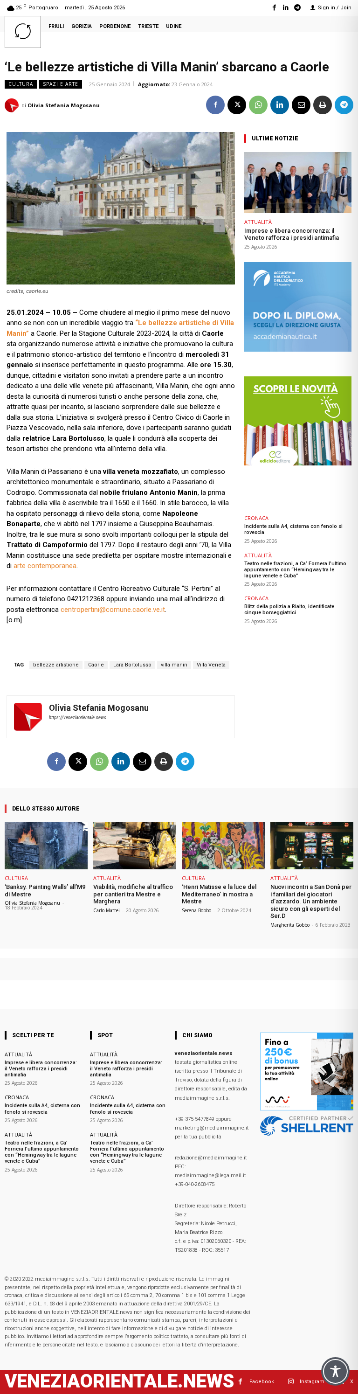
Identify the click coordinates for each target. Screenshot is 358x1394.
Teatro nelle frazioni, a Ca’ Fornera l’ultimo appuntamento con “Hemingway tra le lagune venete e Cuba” (295, 570)
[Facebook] (274, 8)
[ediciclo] (297, 462)
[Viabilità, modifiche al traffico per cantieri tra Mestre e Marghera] (134, 845)
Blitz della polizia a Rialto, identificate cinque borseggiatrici (289, 609)
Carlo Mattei (106, 910)
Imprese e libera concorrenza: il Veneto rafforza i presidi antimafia (291, 234)
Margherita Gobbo (290, 925)
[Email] (301, 105)
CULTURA (20, 84)
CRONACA (256, 517)
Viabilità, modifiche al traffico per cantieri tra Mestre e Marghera (133, 894)
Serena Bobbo (196, 910)
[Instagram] (290, 1381)
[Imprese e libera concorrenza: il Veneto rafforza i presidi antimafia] (297, 182)
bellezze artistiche (56, 665)
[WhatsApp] (258, 105)
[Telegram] (297, 8)
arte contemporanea (45, 566)
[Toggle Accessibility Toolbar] (335, 1371)
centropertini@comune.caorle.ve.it (113, 609)
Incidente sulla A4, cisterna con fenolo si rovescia (42, 1109)
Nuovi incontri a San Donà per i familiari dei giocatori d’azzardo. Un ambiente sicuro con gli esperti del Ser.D (310, 901)
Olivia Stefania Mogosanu (64, 105)
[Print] (322, 105)
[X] (236, 105)
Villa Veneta (211, 665)
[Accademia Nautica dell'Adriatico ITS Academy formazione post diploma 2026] (297, 349)
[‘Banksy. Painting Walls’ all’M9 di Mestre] (46, 845)
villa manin (174, 665)
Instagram (312, 1382)
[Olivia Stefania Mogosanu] (13, 105)
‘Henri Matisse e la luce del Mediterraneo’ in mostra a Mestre (219, 894)
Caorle (96, 665)
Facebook (261, 1382)
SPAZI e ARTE (60, 84)
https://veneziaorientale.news (77, 717)
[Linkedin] (286, 8)
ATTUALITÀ (258, 221)
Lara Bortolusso (132, 665)
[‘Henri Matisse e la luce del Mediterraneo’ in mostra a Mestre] (223, 845)
